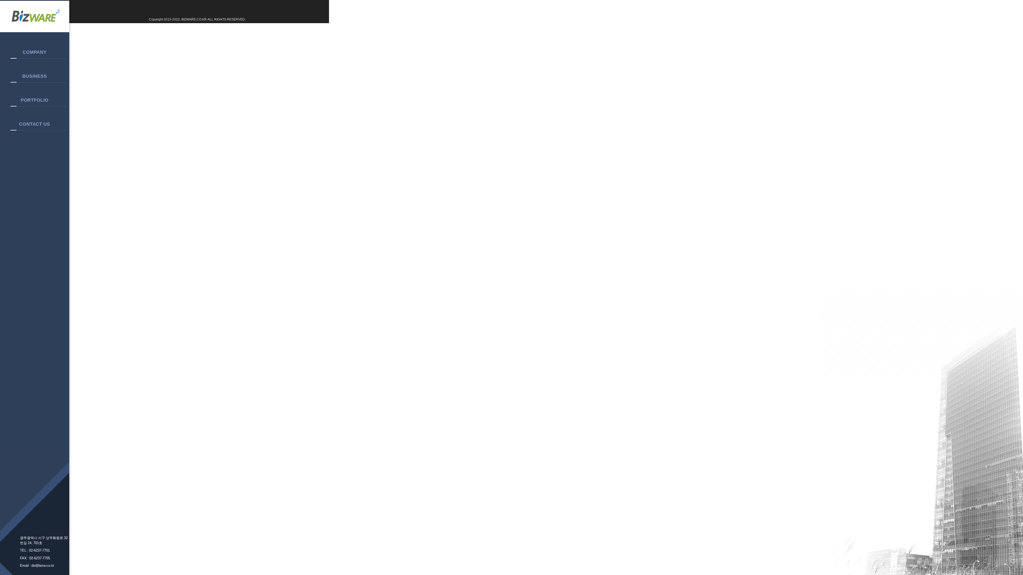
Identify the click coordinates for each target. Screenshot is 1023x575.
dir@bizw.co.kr (42, 565)
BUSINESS (34, 76)
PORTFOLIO (35, 100)
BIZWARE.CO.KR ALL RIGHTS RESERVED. (213, 19)
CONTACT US (34, 124)
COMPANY (35, 52)
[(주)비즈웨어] (34, 16)
